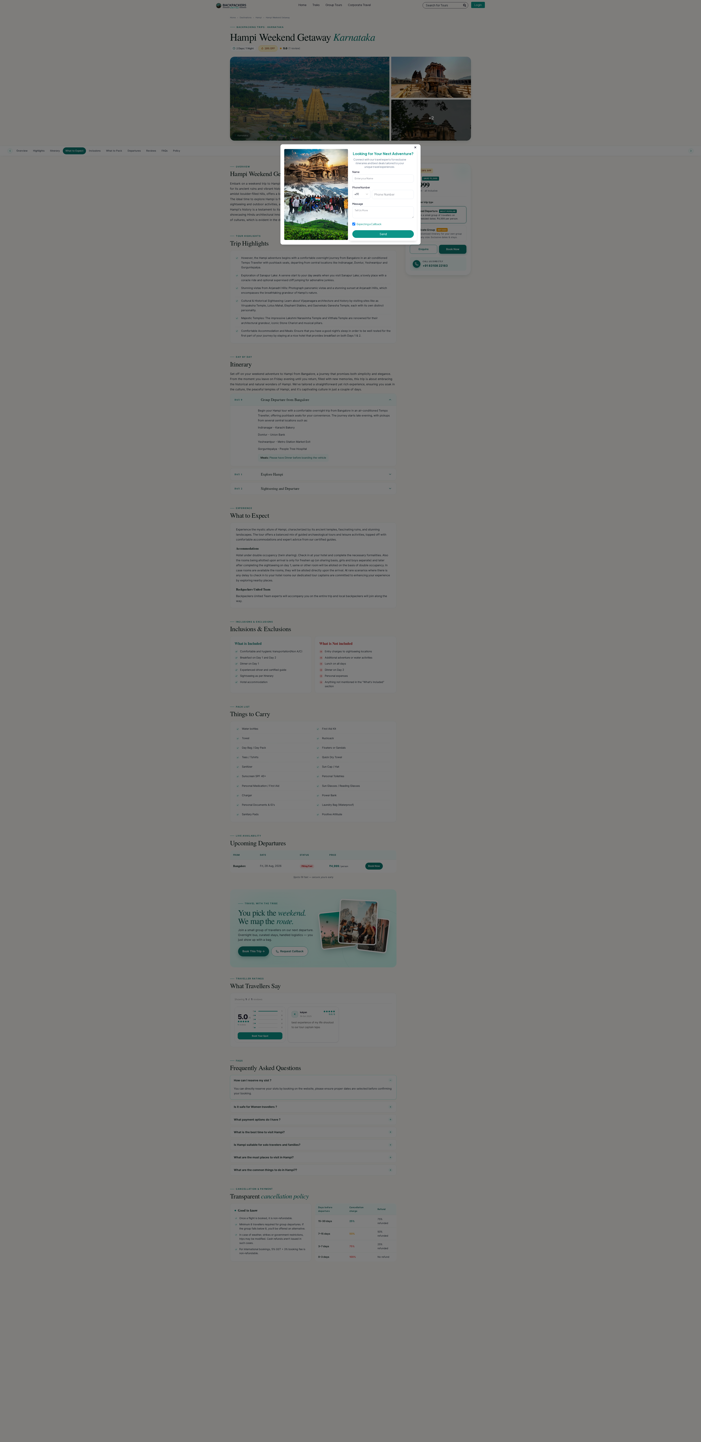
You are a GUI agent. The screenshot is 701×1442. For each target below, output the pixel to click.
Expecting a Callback (369, 224)
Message (357, 203)
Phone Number (361, 187)
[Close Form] (415, 146)
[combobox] (354, 194)
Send (383, 234)
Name (355, 171)
